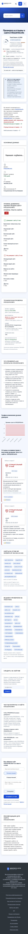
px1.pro (15, 619)
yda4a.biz (7, 570)
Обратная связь (14, 929)
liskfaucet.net (18, 573)
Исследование (14, 923)
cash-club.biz (16, 563)
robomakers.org (8, 616)
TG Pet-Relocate (18, 649)
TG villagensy (8, 649)
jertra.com (17, 623)
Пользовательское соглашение (14, 898)
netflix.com (7, 610)
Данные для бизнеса (14, 914)
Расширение (14, 920)
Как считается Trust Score (14, 901)
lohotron (8, 473)
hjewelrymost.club (16, 570)
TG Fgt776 (7, 646)
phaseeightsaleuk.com (10, 576)
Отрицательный (11, 777)
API (14, 910)
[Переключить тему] (16, 3)
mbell (7, 518)
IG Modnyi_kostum (9, 639)
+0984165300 (8, 629)
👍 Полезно (7, 499)
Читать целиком (8, 496)
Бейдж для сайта (14, 907)
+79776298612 (8, 633)
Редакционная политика (14, 904)
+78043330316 (8, 636)
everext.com (8, 563)
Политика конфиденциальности (14, 895)
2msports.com (16, 610)
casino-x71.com (18, 566)
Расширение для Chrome (14, 917)
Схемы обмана (14, 926)
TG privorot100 (16, 646)
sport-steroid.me (9, 560)
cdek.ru (17, 606)
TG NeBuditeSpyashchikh (11, 643)
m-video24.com (9, 573)
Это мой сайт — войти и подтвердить (13, 70)
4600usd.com (8, 566)
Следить (7, 691)
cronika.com (8, 626)
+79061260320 (19, 633)
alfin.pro (17, 616)
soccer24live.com (9, 613)
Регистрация (7, 804)
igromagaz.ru (8, 619)
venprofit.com (19, 560)
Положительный (11, 773)
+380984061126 (17, 626)
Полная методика (8, 67)
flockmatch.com (9, 606)
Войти (22, 802)
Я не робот (10, 791)
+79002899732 (18, 629)
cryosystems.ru (8, 623)
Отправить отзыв (11, 796)
